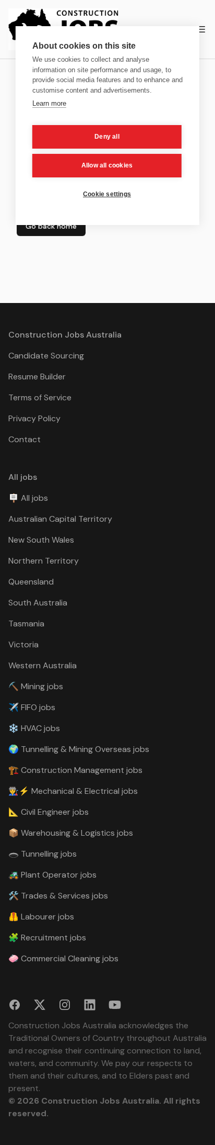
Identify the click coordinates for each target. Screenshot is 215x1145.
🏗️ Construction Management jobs (75, 770)
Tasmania (26, 623)
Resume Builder (37, 376)
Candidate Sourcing (46, 355)
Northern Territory (43, 560)
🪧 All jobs (28, 497)
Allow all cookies (107, 165)
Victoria (23, 644)
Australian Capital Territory (60, 518)
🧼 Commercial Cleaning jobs (63, 958)
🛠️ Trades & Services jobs (58, 895)
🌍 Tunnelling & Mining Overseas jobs (78, 749)
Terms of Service (39, 397)
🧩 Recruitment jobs (47, 937)
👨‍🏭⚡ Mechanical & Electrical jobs (73, 790)
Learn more (49, 103)
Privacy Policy (34, 418)
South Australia (37, 602)
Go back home (51, 226)
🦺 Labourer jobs (41, 916)
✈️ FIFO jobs (31, 707)
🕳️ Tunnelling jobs (42, 853)
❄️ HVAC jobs (34, 728)
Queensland (31, 581)
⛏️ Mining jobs (35, 686)
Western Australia (42, 665)
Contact (24, 439)
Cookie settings (107, 194)
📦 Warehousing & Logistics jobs (70, 832)
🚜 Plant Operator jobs (52, 874)
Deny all (107, 136)
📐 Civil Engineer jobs (48, 811)
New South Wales (41, 539)
